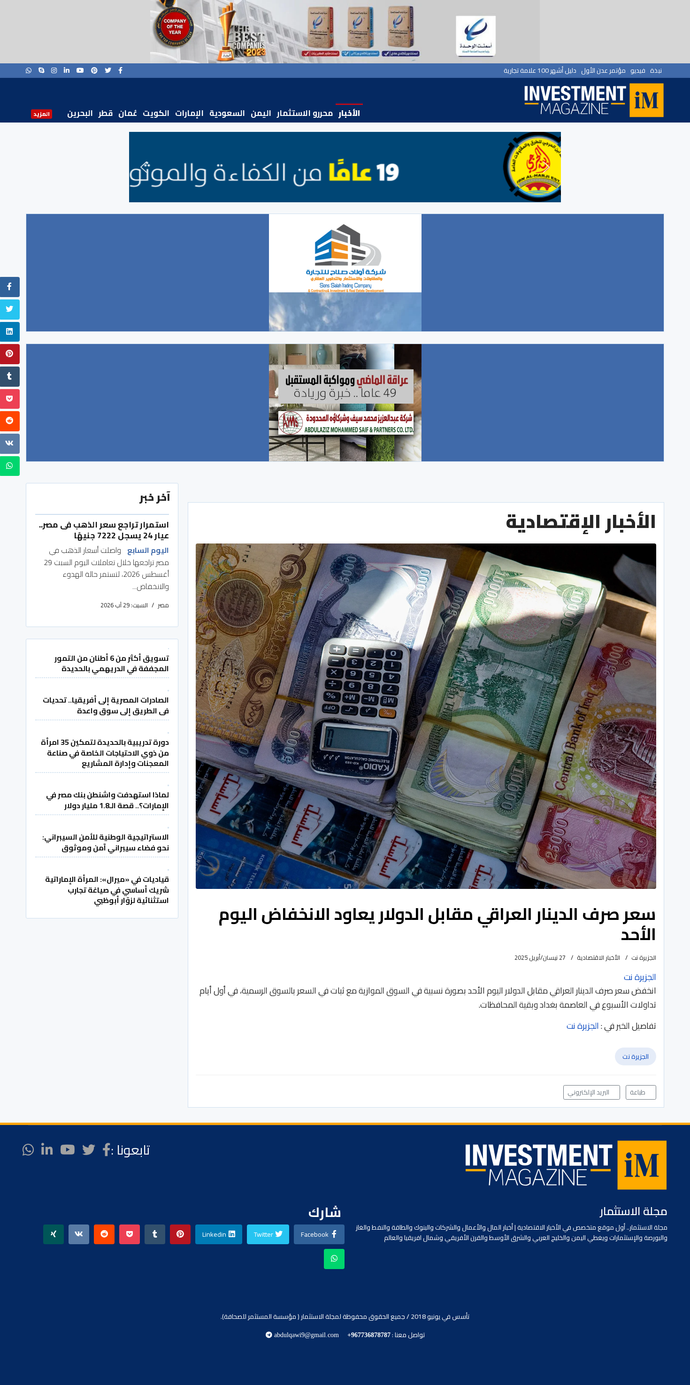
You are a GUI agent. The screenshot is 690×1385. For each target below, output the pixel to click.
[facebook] (120, 70)
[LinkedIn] (66, 70)
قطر (106, 113)
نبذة (656, 70)
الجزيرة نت (635, 1056)
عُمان (127, 113)
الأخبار (349, 113)
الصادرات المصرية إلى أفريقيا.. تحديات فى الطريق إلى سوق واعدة (106, 705)
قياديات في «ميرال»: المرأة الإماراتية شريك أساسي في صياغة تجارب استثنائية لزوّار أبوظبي (107, 889)
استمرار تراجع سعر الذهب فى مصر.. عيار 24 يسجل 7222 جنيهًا (104, 530)
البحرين (80, 113)
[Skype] (41, 70)
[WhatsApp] (28, 70)
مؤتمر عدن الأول (603, 70)
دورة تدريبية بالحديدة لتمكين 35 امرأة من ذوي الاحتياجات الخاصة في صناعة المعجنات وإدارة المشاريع (105, 752)
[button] (143, 167)
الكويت (156, 113)
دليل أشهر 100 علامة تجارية (540, 70)
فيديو (637, 70)
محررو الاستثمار (305, 113)
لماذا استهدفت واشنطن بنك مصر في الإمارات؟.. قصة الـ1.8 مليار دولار (107, 800)
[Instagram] (54, 70)
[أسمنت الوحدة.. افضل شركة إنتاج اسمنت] (345, 31)
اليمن (261, 113)
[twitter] (108, 70)
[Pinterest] (94, 70)
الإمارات (189, 113)
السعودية (227, 113)
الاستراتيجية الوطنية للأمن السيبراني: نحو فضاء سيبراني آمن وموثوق (105, 842)
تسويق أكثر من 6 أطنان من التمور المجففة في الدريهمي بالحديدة (111, 663)
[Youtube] (80, 70)
